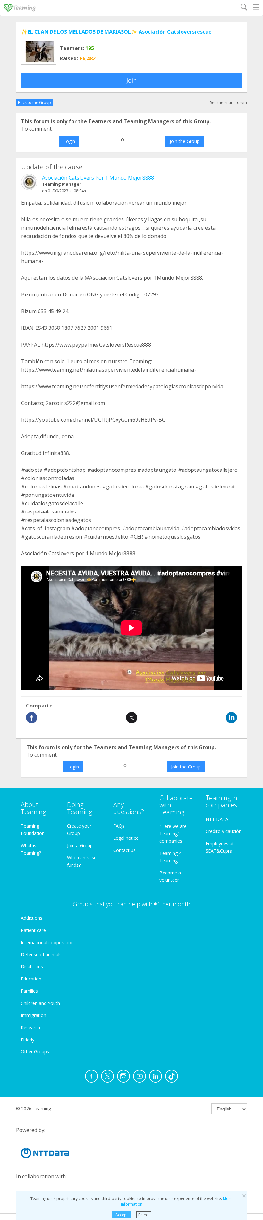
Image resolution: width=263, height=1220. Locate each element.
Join (131, 80)
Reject (143, 1214)
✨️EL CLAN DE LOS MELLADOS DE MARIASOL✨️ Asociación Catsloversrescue (116, 31)
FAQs (118, 826)
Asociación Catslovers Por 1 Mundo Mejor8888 (98, 177)
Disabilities (32, 966)
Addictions (31, 918)
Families (29, 991)
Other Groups (35, 1052)
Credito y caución (224, 831)
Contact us (124, 850)
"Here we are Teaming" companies (173, 833)
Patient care (33, 930)
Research (30, 1027)
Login (69, 141)
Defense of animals (41, 955)
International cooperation (47, 942)
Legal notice (126, 838)
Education (31, 979)
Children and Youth (40, 1003)
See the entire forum (228, 102)
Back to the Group (34, 102)
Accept (121, 1214)
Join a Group (80, 845)
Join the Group (184, 141)
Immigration (33, 1015)
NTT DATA (217, 819)
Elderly (27, 1040)
